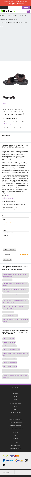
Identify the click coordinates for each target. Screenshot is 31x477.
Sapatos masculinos (7, 280)
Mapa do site (16, 415)
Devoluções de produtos (15, 425)
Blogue (15, 435)
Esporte (15, 399)
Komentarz (6, 235)
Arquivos (15, 438)
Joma (4, 103)
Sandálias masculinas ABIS (9, 342)
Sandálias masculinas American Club (11, 349)
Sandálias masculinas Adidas (9, 345)
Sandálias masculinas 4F (8, 338)
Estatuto (15, 409)
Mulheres (15, 393)
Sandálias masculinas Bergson (10, 362)
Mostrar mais (7, 259)
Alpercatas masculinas (8, 312)
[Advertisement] (15, 44)
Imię (4, 225)
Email (4, 230)
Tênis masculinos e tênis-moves (10, 315)
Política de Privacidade (15, 412)
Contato (15, 406)
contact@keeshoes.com (15, 4)
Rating (5, 220)
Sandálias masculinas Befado (9, 359)
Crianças (15, 390)
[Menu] (28, 11)
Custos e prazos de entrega (15, 422)
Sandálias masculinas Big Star (10, 366)
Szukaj (26, 7)
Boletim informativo (15, 445)
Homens (15, 396)
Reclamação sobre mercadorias (15, 428)
